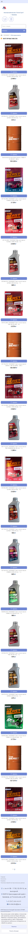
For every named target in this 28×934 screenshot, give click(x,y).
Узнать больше (14, 931)
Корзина (3, 880)
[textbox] (14, 26)
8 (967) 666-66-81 (14, 901)
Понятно (14, 926)
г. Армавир (14, 13)
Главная (3, 877)
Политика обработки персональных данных (13, 882)
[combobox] (14, 26)
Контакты (3, 879)
